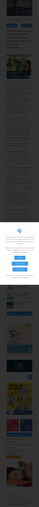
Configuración (20, 269)
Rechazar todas (20, 263)
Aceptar (19, 258)
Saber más (26, 277)
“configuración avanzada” (19, 252)
